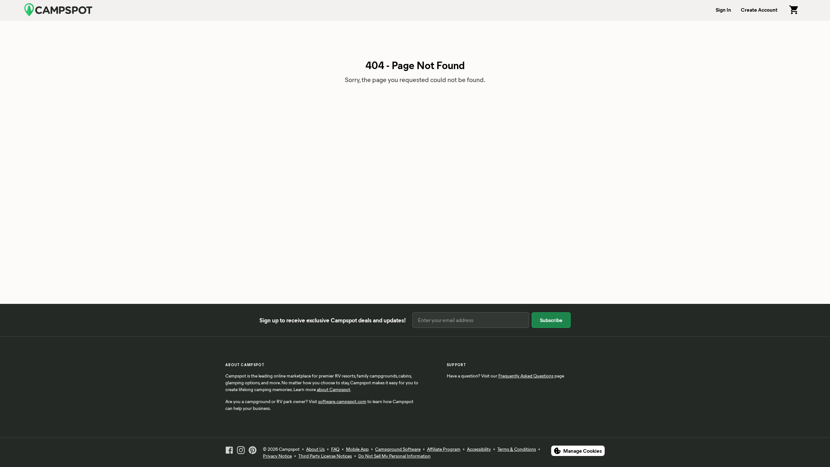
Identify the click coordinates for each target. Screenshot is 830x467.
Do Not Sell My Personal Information (394, 456)
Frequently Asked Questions (525, 376)
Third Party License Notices (325, 456)
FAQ (335, 449)
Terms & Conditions (516, 449)
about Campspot (333, 389)
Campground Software (398, 449)
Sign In (723, 9)
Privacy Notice (277, 456)
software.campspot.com (342, 401)
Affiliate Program (443, 449)
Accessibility (479, 449)
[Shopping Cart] (794, 9)
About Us (315, 449)
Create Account (759, 9)
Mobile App (357, 449)
